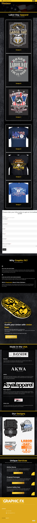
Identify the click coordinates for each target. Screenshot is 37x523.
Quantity (4, 238)
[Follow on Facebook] (33, 0)
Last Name (5, 223)
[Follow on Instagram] (34, 0)
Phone (4, 233)
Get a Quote (11, 337)
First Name (5, 218)
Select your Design (6, 243)
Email (3, 228)
